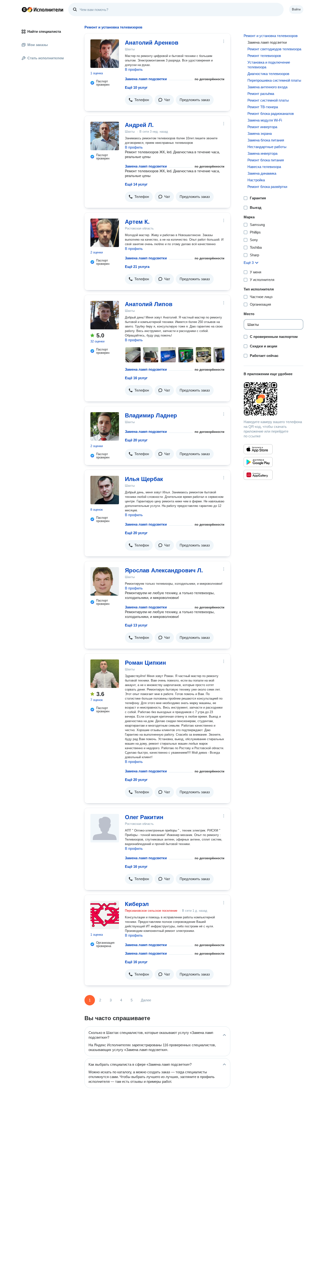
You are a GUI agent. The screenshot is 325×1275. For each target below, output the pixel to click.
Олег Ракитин (144, 817)
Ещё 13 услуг (136, 625)
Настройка (256, 180)
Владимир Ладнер (151, 415)
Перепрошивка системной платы (274, 80)
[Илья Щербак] (104, 490)
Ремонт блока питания (265, 160)
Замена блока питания (265, 140)
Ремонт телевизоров (264, 56)
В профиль (134, 69)
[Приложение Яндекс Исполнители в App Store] (258, 449)
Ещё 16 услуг (136, 378)
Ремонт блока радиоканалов (270, 114)
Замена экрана (259, 133)
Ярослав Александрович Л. (164, 570)
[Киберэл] (104, 915)
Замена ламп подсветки (146, 79)
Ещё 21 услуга (137, 267)
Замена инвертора (262, 153)
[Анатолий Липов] (104, 315)
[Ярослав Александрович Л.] (104, 581)
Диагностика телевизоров (268, 74)
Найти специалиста (44, 31)
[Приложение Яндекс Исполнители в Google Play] (258, 462)
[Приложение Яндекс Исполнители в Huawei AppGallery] (258, 475)
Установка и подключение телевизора (268, 64)
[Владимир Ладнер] (104, 426)
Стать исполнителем (45, 58)
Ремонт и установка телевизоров (271, 36)
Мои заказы (37, 45)
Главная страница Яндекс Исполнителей (43, 9)
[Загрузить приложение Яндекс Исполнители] (273, 399)
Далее (146, 1000)
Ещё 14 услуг (136, 184)
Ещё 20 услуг (136, 440)
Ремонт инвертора (262, 127)
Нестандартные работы (266, 147)
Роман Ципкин (145, 662)
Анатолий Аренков (151, 42)
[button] (139, 100)
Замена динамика (261, 173)
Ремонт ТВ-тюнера (262, 107)
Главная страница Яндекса (24, 9)
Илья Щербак (144, 479)
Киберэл (137, 904)
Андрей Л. (139, 125)
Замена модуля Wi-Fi (264, 120)
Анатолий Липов (148, 304)
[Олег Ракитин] (104, 828)
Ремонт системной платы (268, 100)
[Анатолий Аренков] (104, 53)
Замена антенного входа (267, 87)
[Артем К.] (104, 233)
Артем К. (137, 222)
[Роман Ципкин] (104, 673)
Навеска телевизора (264, 167)
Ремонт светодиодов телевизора (274, 49)
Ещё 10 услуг (136, 87)
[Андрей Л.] (104, 136)
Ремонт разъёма (260, 94)
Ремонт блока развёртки (267, 187)
